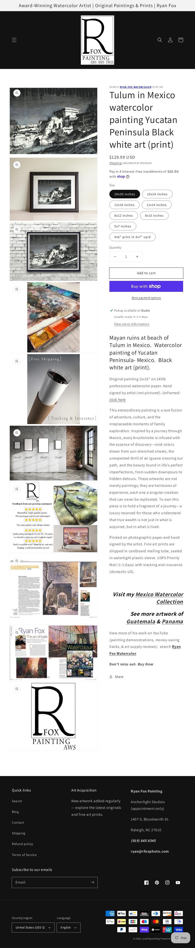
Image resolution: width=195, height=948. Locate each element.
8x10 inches (154, 215)
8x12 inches (123, 215)
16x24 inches (157, 194)
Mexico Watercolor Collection (159, 597)
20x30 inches (124, 194)
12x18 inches (124, 205)
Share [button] (119, 676)
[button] (14, 40)
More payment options (146, 297)
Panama (172, 621)
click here (117, 399)
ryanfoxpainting (151, 938)
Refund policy (22, 844)
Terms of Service (24, 855)
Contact (18, 822)
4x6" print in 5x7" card (132, 237)
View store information (131, 324)
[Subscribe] (92, 882)
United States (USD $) (30, 927)
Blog (15, 812)
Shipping (115, 163)
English (66, 927)
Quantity (115, 247)
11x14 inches (157, 205)
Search (17, 801)
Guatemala (140, 621)
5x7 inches (122, 226)
